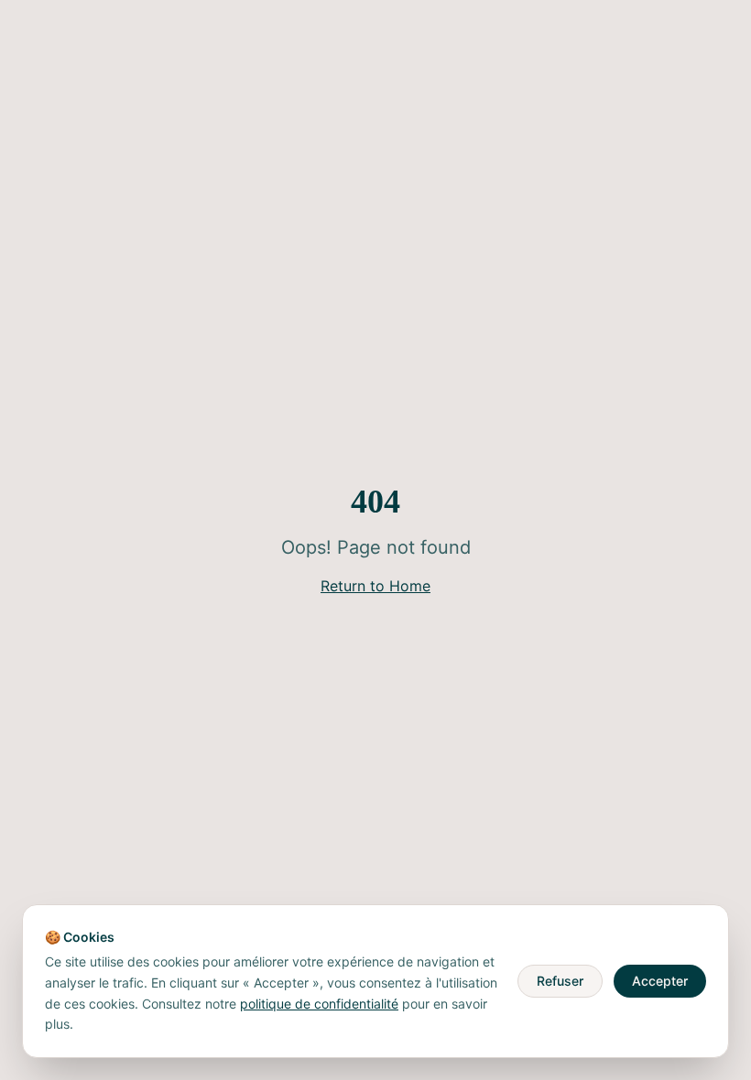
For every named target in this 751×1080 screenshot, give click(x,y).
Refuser (560, 980)
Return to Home (375, 586)
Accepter (660, 980)
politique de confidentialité (319, 1003)
